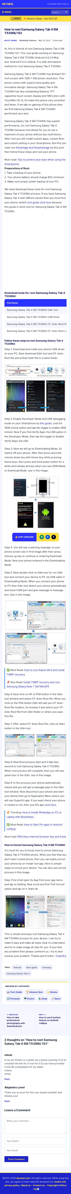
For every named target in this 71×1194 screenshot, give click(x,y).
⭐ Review (52, 992)
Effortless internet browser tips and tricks (42, 836)
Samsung (46, 967)
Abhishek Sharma (27, 40)
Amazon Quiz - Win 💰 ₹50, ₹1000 (42, 19)
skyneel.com (23, 1178)
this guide (46, 423)
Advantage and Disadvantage (33, 147)
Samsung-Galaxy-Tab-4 (18, 973)
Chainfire (61, 955)
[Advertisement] (35, 252)
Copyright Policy (57, 1185)
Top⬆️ (36, 1189)
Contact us (39, 1185)
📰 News (55, 998)
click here (50, 804)
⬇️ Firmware (13, 998)
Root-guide (31, 967)
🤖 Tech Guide (14, 992)
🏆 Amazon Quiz (34, 992)
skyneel (8, 4)
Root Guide (10, 40)
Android (17, 967)
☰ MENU (7, 12)
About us (25, 1185)
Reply (7, 1079)
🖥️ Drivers (29, 998)
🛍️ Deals (42, 998)
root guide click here (39, 202)
